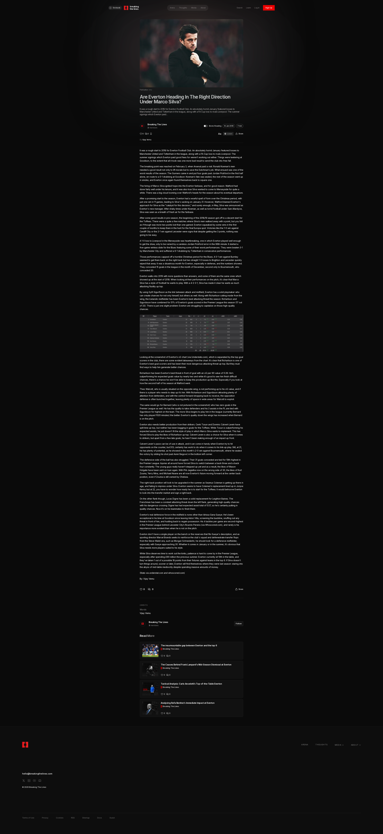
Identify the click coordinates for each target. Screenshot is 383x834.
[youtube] (34, 780)
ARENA (304, 744)
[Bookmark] (151, 134)
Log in (256, 8)
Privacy (45, 818)
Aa (219, 133)
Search (240, 8)
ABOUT (354, 745)
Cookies (59, 818)
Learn (248, 8)
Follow (239, 623)
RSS (73, 818)
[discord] (39, 780)
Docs (99, 818)
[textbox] (191, 364)
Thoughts (183, 8)
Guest (112, 818)
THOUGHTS (321, 744)
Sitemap (86, 818)
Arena (172, 8)
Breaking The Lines (157, 124)
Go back (116, 8)
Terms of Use (28, 818)
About (203, 8)
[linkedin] (29, 780)
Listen (229, 134)
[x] (23, 780)
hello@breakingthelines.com (37, 773)
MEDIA (338, 745)
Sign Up (268, 8)
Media (193, 8)
